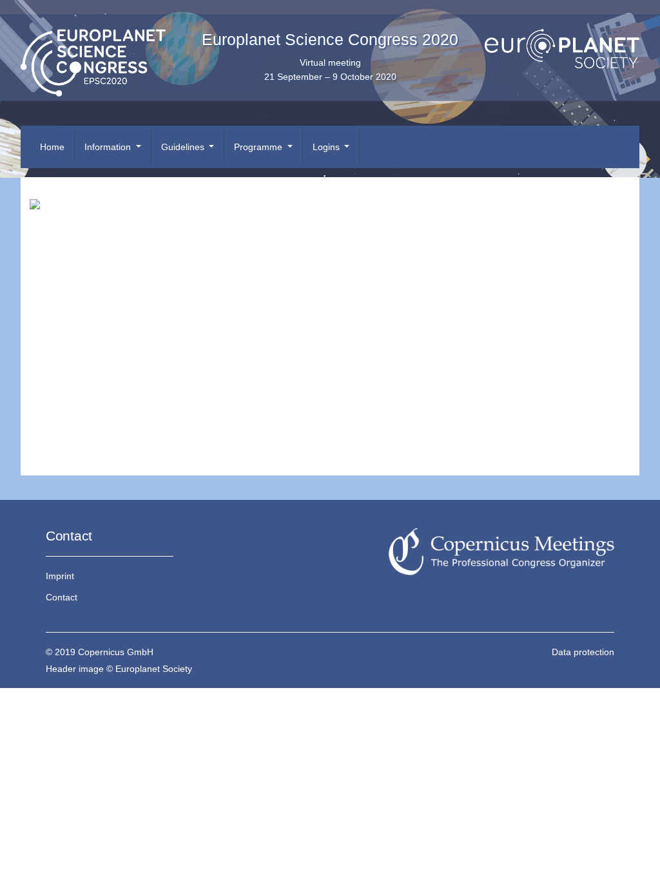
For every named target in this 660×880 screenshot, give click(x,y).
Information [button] (108, 147)
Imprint (60, 576)
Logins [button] (327, 147)
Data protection (583, 652)
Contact (61, 597)
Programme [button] (259, 147)
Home (52, 147)
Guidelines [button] (184, 147)
